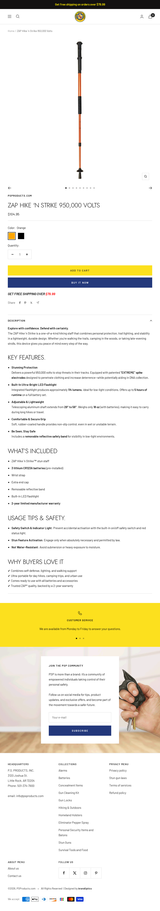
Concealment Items (71, 785)
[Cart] (150, 16)
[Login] (142, 16)
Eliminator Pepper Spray (74, 822)
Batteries (64, 778)
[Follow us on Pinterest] (96, 873)
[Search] (18, 16)
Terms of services (120, 785)
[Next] (150, 188)
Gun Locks (65, 800)
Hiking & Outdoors (70, 807)
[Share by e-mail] (37, 302)
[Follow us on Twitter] (74, 873)
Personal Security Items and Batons (76, 832)
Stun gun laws (118, 778)
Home (11, 31)
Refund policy (117, 792)
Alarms (63, 770)
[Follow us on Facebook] (64, 873)
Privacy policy (118, 770)
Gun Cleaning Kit (69, 792)
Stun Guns (65, 842)
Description (16, 320)
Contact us (14, 876)
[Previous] (9, 188)
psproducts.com (20, 195)
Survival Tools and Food (73, 850)
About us (13, 868)
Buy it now (80, 282)
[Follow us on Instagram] (85, 873)
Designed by (78, 888)
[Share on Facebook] (20, 302)
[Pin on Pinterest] (25, 302)
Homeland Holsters (70, 815)
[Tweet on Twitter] (31, 302)
